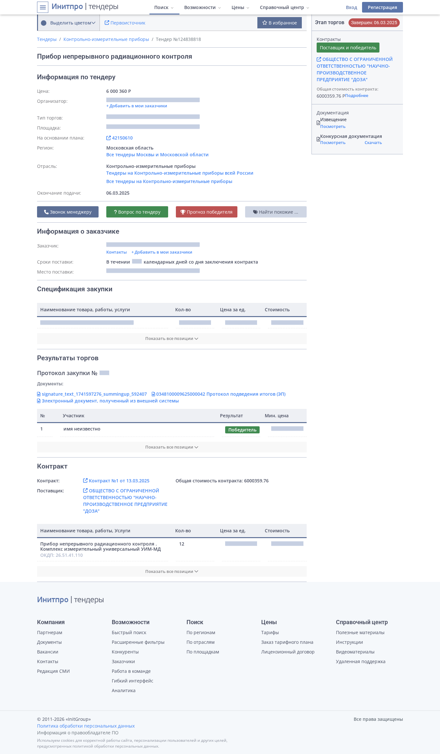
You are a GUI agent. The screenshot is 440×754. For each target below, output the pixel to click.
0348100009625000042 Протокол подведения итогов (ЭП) (220, 394)
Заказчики (123, 661)
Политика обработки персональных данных (86, 726)
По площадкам (203, 652)
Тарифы (270, 632)
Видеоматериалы (355, 652)
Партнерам (49, 632)
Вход (351, 7)
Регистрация (382, 7)
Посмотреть (333, 126)
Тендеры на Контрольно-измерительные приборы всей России (179, 173)
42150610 (122, 138)
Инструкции (349, 642)
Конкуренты (125, 652)
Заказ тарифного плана (287, 642)
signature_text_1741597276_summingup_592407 (94, 394)
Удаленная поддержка (361, 661)
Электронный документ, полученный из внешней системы (110, 401)
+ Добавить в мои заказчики (161, 252)
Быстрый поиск (129, 632)
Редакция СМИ (53, 671)
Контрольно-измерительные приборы (106, 39)
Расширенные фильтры (138, 642)
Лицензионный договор (288, 652)
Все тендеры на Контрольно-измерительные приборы (169, 181)
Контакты (116, 252)
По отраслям (201, 642)
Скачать (373, 142)
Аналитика (124, 690)
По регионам (201, 632)
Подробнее (356, 95)
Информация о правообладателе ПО (78, 733)
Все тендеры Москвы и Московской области (157, 154)
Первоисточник (127, 23)
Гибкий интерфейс (132, 681)
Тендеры (47, 39)
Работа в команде (131, 671)
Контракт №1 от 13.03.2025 (118, 481)
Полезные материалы (360, 632)
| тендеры (85, 7)
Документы (49, 642)
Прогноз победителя (209, 212)
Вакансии (47, 652)
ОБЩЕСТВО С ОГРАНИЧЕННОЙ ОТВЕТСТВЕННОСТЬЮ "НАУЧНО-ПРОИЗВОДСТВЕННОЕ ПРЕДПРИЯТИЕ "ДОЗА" (355, 69)
